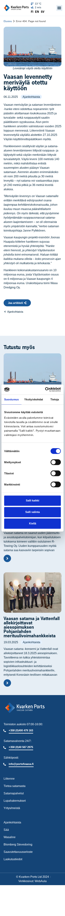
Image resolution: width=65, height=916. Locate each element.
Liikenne (9, 778)
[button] (59, 8)
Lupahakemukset (15, 800)
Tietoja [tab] (54, 399)
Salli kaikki (32, 500)
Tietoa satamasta (14, 786)
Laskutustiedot (13, 859)
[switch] (56, 462)
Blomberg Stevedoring (18, 844)
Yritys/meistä (12, 808)
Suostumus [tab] (11, 399)
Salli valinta (32, 511)
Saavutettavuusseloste (18, 851)
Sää (6, 829)
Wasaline (10, 837)
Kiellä (32, 523)
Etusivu (8, 21)
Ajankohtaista (31, 96)
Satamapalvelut (14, 793)
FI (32, 12)
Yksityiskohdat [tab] (33, 399)
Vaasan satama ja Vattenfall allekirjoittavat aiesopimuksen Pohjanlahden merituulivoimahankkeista (32, 627)
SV (42, 12)
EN (37, 12)
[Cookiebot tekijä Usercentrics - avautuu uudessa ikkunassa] (46, 389)
